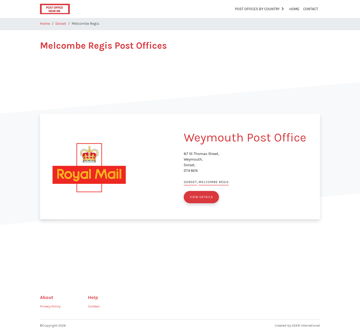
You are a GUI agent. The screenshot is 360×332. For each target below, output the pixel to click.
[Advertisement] (165, 84)
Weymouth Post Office (245, 137)
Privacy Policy (50, 306)
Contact (310, 9)
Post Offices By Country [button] (257, 9)
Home (294, 9)
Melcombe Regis (214, 182)
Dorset (60, 23)
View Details (201, 197)
